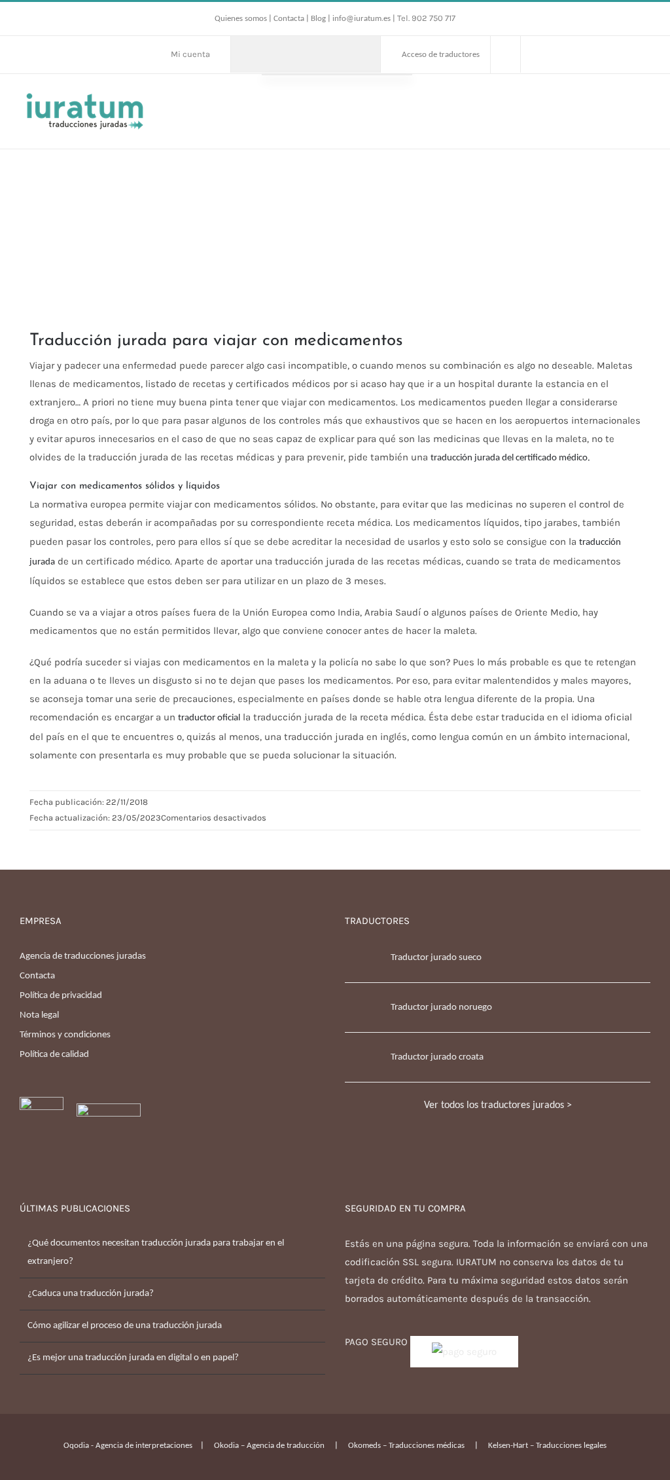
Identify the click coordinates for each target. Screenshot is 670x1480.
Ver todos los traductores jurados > (498, 1105)
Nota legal (39, 1015)
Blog (318, 18)
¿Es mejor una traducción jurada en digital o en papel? (133, 1358)
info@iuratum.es (361, 18)
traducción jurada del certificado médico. (510, 458)
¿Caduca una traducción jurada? (90, 1294)
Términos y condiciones (65, 1035)
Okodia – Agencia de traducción (269, 1445)
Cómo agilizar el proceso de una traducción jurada (124, 1326)
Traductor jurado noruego (441, 1007)
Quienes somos (242, 18)
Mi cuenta (190, 54)
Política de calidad (54, 1055)
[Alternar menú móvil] (645, 100)
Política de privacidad (61, 996)
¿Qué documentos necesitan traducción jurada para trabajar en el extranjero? (155, 1252)
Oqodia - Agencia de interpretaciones (127, 1445)
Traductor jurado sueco (436, 958)
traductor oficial (209, 718)
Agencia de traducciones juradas (83, 956)
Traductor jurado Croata (437, 1057)
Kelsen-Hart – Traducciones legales (547, 1445)
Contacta (289, 18)
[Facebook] (23, 1186)
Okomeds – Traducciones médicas (406, 1445)
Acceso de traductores (441, 54)
